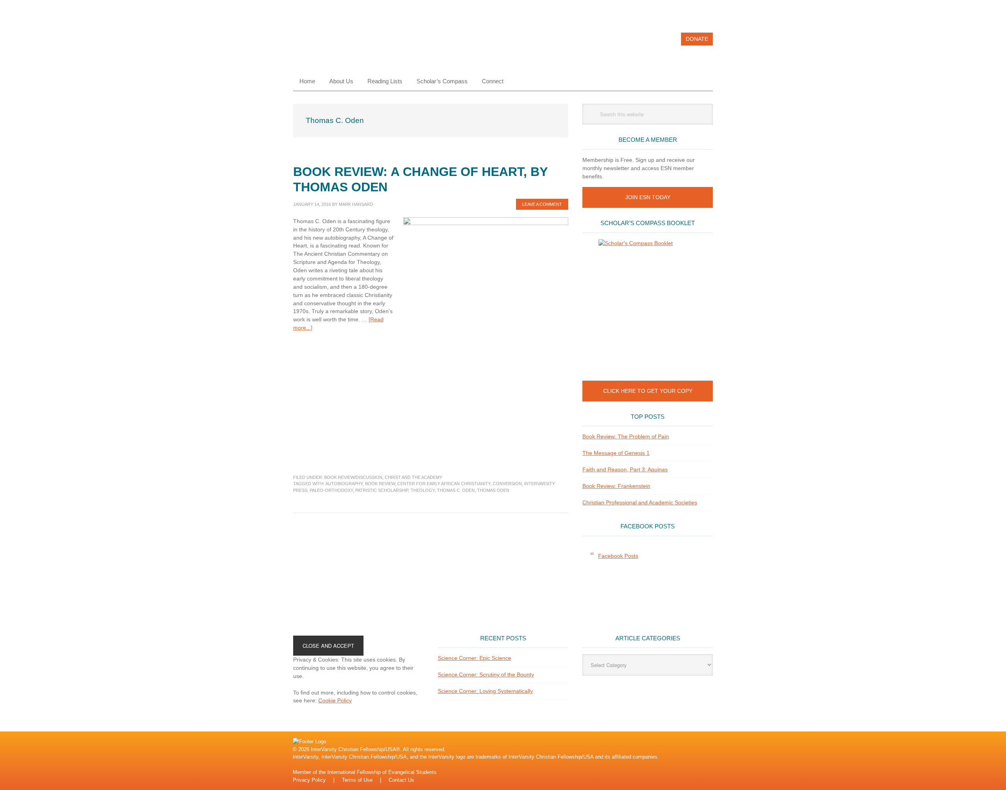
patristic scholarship (381, 490)
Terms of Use (357, 780)
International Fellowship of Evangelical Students (382, 772)
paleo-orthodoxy (331, 490)
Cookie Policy (335, 700)
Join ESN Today (647, 197)
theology (423, 490)
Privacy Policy (309, 780)
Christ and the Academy (413, 477)
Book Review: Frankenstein (616, 486)
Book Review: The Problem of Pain (625, 436)
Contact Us (401, 780)
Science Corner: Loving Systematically (485, 691)
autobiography (344, 483)
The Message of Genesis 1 (616, 453)
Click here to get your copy (647, 391)
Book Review (380, 483)
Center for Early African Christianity (443, 483)
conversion (507, 483)
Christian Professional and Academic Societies (639, 502)
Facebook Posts (647, 526)
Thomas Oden (493, 490)
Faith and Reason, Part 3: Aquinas (625, 469)
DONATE (697, 39)
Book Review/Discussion (353, 477)
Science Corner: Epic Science (474, 658)
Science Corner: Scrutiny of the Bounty (486, 674)
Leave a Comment (542, 204)
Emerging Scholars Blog (346, 42)
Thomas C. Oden (456, 490)
